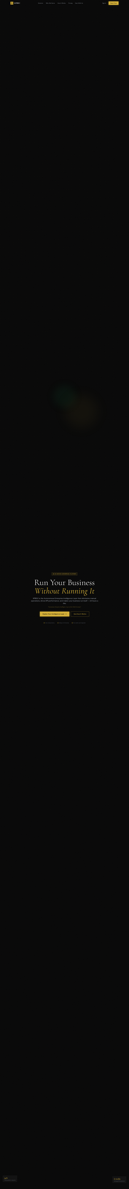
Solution (40, 3)
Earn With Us (79, 3)
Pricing (70, 3)
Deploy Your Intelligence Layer (53, 614)
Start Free (113, 3)
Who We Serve (50, 3)
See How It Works (80, 614)
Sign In (104, 3)
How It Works (62, 3)
